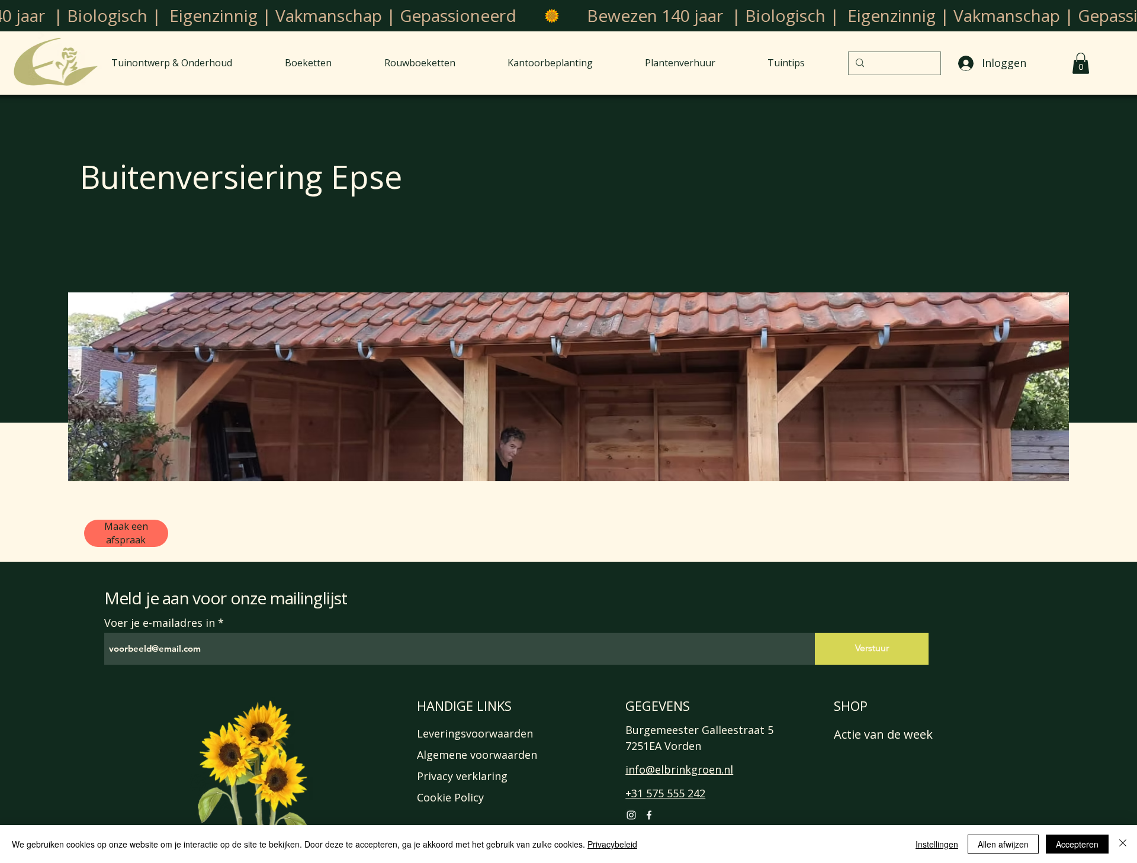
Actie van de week (883, 734)
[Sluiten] (1123, 844)
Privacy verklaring (462, 776)
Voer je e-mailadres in (159, 622)
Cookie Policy (450, 797)
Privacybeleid (612, 844)
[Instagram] (631, 815)
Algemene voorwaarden (477, 755)
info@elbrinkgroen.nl (679, 769)
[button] (1081, 63)
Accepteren (1077, 844)
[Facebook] (649, 815)
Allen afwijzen (1003, 844)
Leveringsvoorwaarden (475, 733)
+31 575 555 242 (665, 793)
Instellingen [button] (937, 844)
